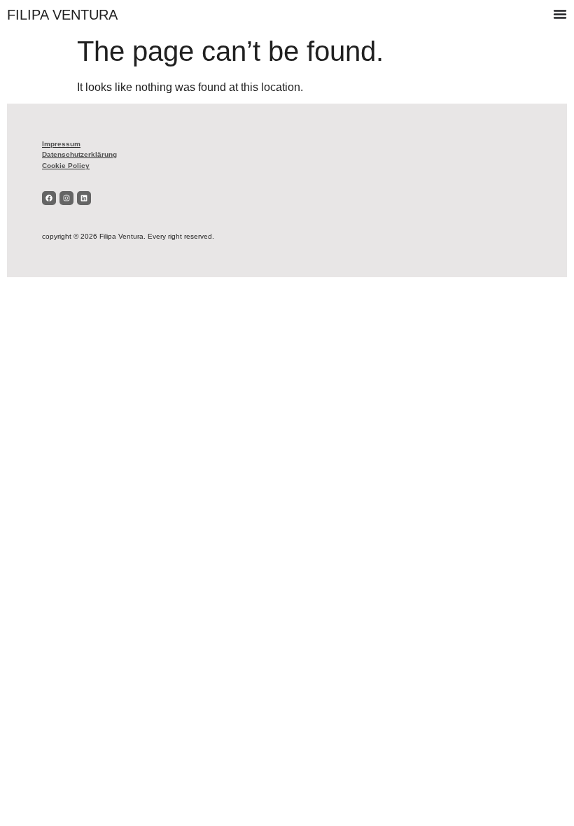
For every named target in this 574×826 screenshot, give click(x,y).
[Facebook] (49, 198)
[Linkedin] (84, 198)
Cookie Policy (66, 165)
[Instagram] (66, 198)
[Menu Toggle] (560, 14)
